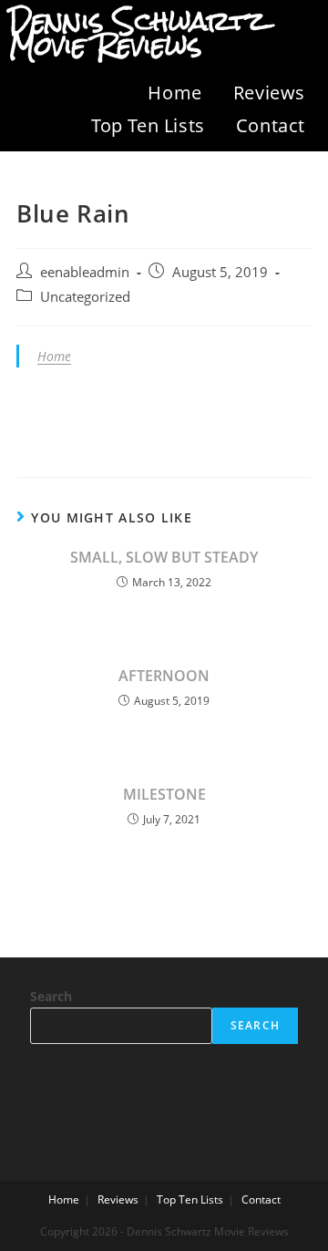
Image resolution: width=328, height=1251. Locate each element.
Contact (270, 125)
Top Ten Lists (148, 125)
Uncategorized (85, 296)
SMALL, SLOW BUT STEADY (164, 557)
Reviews (269, 92)
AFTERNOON (164, 676)
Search (51, 996)
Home (174, 92)
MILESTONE (164, 794)
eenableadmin (84, 272)
